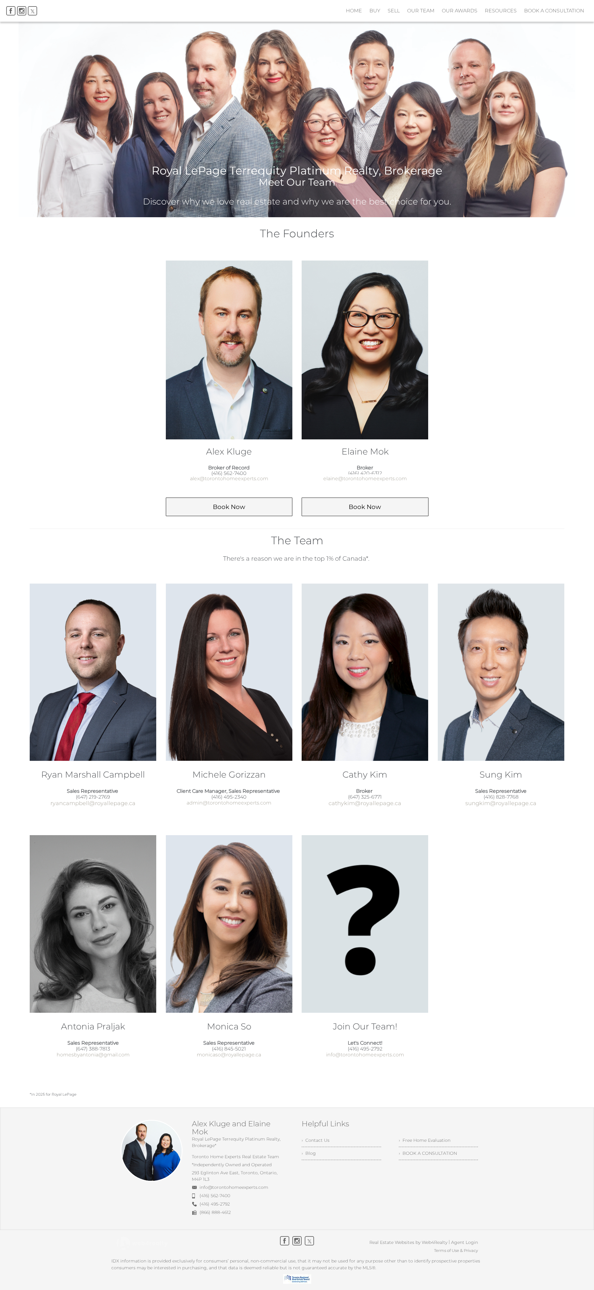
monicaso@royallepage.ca (229, 1055)
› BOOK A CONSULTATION (428, 1153)
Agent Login (464, 1242)
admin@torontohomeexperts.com (229, 803)
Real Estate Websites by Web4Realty (408, 1242)
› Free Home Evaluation (424, 1140)
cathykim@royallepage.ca (365, 803)
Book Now (229, 507)
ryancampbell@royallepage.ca (93, 803)
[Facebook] (10, 10)
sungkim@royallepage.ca (500, 803)
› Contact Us (315, 1140)
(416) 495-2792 (215, 1204)
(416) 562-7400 (215, 1195)
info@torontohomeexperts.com (365, 1055)
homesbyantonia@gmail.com (93, 1055)
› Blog (309, 1153)
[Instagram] (21, 10)
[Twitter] (32, 10)
